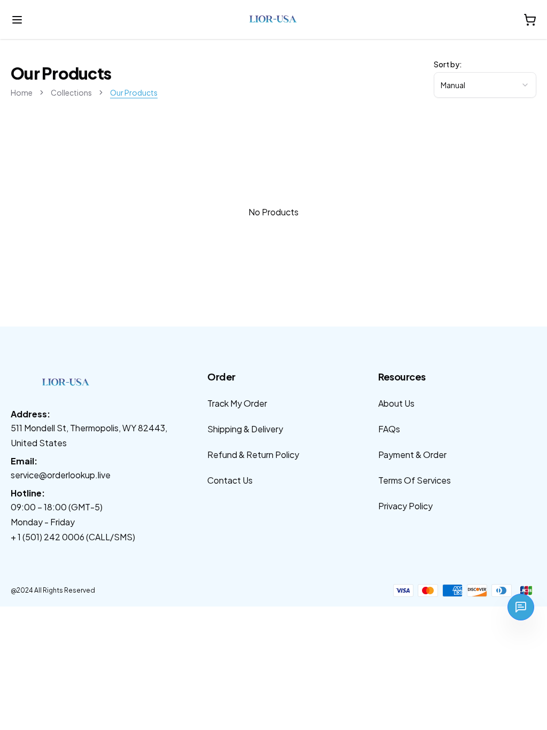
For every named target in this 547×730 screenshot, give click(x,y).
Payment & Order (412, 454)
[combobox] (485, 85)
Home (22, 92)
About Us (396, 403)
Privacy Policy (405, 505)
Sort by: (448, 64)
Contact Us (230, 480)
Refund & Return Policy (253, 454)
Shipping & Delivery (245, 428)
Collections (71, 92)
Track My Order (237, 403)
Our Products (134, 92)
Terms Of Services (414, 480)
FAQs (389, 428)
